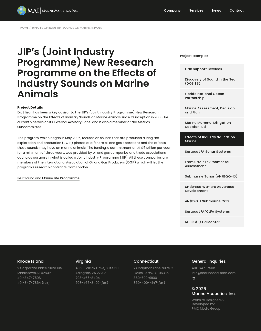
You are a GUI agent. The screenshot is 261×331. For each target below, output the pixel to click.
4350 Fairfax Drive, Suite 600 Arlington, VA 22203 (98, 270)
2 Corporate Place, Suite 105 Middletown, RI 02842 (39, 270)
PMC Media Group (206, 308)
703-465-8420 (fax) (91, 282)
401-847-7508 (29, 277)
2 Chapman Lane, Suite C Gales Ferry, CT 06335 (153, 270)
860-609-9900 (145, 277)
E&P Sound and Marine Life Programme (48, 178)
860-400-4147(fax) (149, 282)
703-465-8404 (87, 277)
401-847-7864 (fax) (33, 282)
